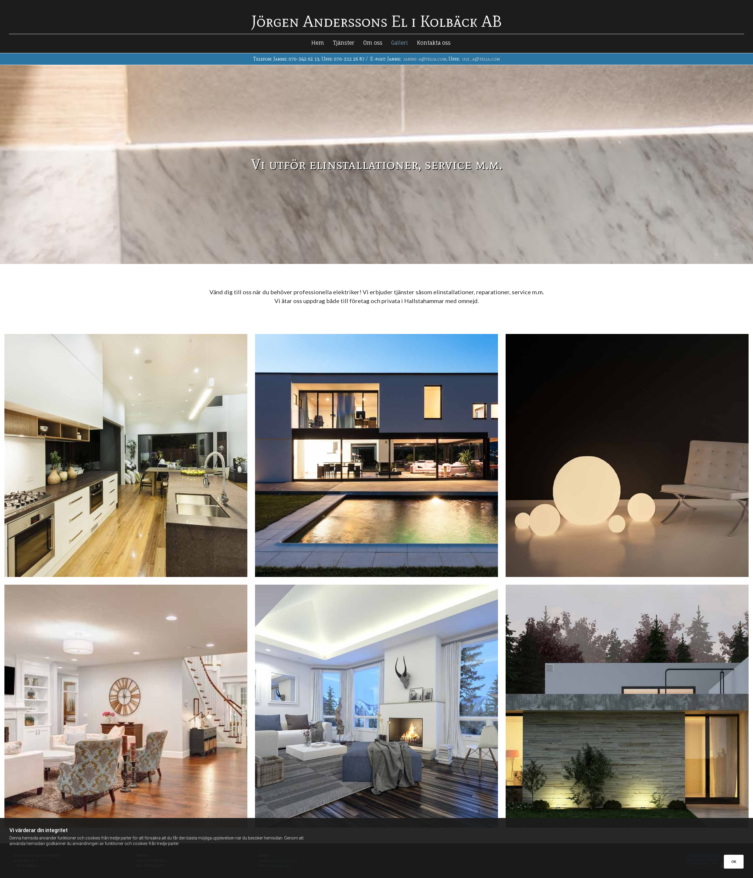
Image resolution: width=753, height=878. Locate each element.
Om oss (372, 42)
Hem (317, 42)
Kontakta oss (434, 42)
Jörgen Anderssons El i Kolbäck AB (376, 21)
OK (733, 861)
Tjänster (343, 42)
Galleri (399, 42)
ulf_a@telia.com (481, 59)
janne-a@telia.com (425, 59)
